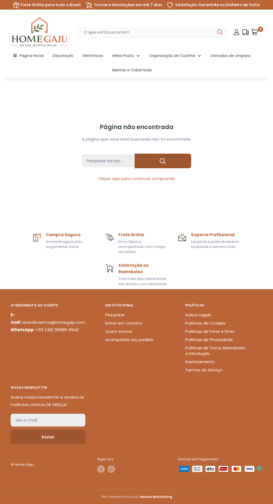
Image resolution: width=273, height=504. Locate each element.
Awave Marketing (156, 496)
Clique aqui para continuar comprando (136, 178)
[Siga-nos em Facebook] (101, 469)
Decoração (63, 55)
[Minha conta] (236, 32)
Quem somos (118, 331)
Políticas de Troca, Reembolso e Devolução (215, 350)
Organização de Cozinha (172, 55)
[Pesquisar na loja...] (163, 161)
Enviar (48, 437)
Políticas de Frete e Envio (210, 331)
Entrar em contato (123, 323)
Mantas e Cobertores (132, 70)
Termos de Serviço (203, 370)
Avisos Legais (198, 315)
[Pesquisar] (220, 32)
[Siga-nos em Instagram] (111, 469)
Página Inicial (31, 55)
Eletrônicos (93, 55)
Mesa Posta (123, 55)
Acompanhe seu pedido (129, 339)
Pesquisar (115, 315)
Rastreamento (200, 361)
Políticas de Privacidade (209, 339)
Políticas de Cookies (205, 323)
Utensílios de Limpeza (230, 55)
